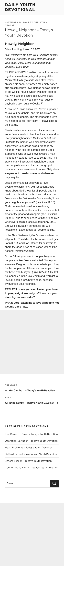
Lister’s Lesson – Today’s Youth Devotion (28, 460)
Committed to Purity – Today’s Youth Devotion (31, 467)
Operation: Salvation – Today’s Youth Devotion (31, 440)
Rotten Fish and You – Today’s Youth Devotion (31, 454)
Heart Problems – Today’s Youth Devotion (29, 447)
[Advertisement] (32, 342)
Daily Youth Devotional (20, 7)
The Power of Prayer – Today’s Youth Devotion (31, 434)
